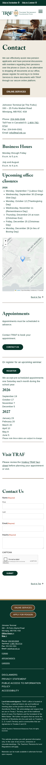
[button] (22, 259)
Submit (9, 573)
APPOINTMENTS (8, 658)
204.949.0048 (13, 641)
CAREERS (6, 663)
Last (4, 512)
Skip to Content (28, 3)
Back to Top (36, 297)
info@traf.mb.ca (17, 133)
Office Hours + (8, 633)
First (4, 502)
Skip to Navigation (9, 3)
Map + (4, 636)
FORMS (5, 653)
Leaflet (18, 290)
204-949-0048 (17, 119)
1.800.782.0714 (16, 644)
